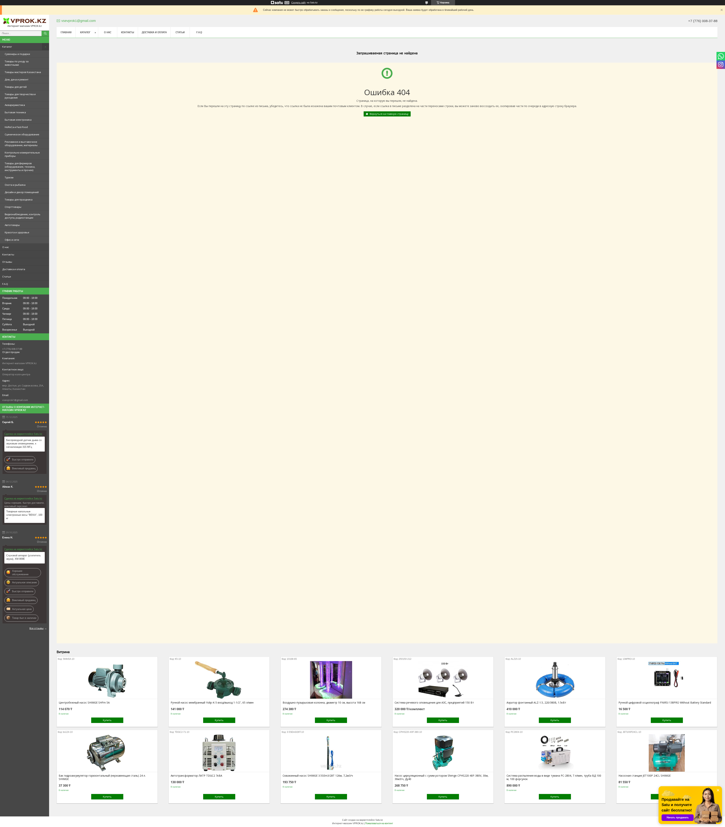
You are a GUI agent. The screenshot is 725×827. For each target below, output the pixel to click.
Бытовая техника (15, 112)
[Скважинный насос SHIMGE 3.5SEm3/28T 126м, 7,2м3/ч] (331, 753)
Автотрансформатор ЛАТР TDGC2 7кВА (196, 775)
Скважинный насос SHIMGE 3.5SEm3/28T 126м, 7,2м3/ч (318, 775)
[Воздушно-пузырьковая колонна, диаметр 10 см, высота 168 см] (331, 680)
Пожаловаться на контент (379, 823)
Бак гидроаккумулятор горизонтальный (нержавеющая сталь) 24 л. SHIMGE (102, 777)
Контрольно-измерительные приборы (22, 154)
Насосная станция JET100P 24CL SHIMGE (645, 775)
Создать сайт (298, 2)
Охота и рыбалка (15, 185)
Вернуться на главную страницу (389, 114)
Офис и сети (12, 239)
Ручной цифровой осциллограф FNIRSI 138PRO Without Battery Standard (665, 702)
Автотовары (12, 225)
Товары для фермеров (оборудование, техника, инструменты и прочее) (20, 167)
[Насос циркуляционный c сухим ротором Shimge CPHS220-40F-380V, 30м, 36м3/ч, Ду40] (443, 753)
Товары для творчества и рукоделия (20, 95)
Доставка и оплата (13, 269)
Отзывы (7, 262)
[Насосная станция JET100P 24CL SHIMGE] (667, 753)
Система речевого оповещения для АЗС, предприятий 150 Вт (434, 702)
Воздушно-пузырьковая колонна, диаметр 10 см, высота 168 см (324, 702)
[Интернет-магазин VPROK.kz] (24, 21)
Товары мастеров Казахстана (23, 72)
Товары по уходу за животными (17, 63)
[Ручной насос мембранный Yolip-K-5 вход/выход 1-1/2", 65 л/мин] (219, 680)
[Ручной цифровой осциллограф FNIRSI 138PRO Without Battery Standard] (667, 680)
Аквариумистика (15, 105)
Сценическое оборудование (22, 134)
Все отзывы (36, 628)
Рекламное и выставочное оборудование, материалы (21, 143)
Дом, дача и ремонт (17, 79)
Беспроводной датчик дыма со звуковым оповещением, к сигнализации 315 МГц (24, 443)
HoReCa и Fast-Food (16, 127)
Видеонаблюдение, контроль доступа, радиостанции (22, 216)
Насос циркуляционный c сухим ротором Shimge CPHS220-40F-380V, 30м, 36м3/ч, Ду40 (441, 777)
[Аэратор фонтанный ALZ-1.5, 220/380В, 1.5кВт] (555, 680)
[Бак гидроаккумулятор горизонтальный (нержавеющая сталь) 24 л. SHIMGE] (107, 753)
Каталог (7, 46)
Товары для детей (16, 87)
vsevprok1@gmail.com (15, 400)
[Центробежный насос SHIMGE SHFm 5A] (107, 680)
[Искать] (45, 33)
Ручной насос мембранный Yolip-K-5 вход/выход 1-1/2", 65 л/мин (212, 702)
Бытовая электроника (18, 119)
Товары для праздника (18, 199)
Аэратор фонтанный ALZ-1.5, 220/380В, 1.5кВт (536, 702)
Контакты (8, 254)
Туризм (9, 177)
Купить (107, 720)
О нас (5, 247)
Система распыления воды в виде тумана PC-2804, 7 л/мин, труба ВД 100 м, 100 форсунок (554, 777)
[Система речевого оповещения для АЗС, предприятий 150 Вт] (443, 680)
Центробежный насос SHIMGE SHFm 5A (84, 702)
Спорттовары (13, 207)
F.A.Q (5, 284)
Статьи (6, 276)
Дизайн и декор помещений (22, 192)
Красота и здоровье (17, 232)
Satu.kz (379, 820)
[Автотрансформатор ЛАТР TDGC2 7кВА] (219, 753)
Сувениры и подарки (17, 54)
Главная (66, 32)
